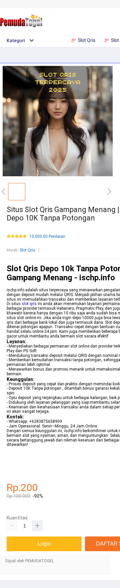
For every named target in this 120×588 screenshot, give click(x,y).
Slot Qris (27, 250)
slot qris (29, 303)
